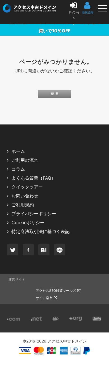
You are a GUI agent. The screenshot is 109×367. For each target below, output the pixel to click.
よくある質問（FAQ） (33, 178)
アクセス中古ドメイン (67, 341)
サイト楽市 (44, 298)
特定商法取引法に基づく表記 (40, 231)
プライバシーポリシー (33, 213)
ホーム (18, 151)
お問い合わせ (24, 196)
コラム (18, 169)
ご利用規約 (22, 204)
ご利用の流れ (24, 160)
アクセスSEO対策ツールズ (56, 290)
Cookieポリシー (27, 222)
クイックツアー (27, 187)
